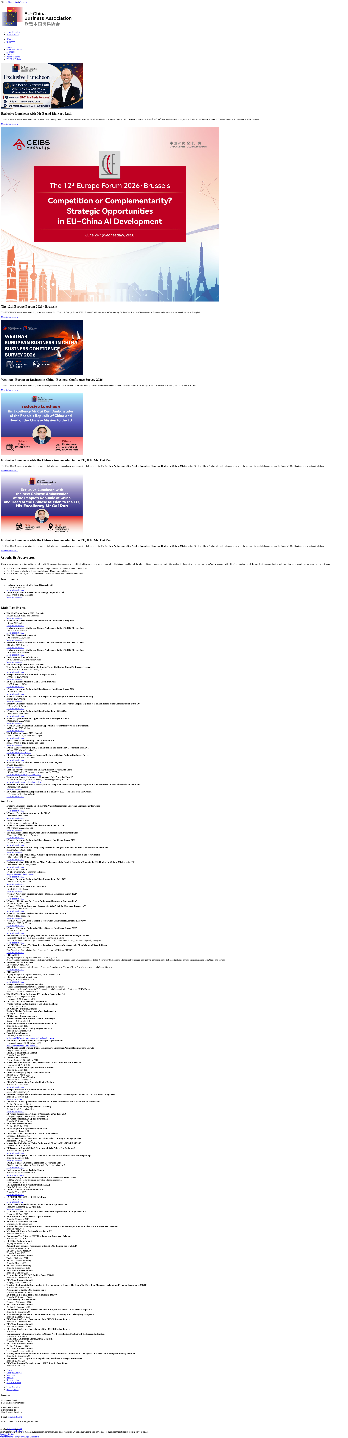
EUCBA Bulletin (14, 59)
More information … (15, 1111)
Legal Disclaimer (14, 32)
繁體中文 (11, 42)
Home (9, 47)
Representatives (13, 57)
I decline (10, 1434)
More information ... (9, 124)
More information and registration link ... (24, 774)
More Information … (15, 1175)
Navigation (13, 2)
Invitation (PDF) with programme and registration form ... (31, 1038)
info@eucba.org (15, 1417)
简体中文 (11, 39)
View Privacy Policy (9, 1437)
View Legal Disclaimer (29, 1437)
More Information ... (15, 1099)
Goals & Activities (14, 49)
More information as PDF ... (19, 752)
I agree (3, 1434)
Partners (10, 54)
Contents (23, 2)
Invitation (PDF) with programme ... (22, 1045)
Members (11, 52)
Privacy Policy (13, 34)
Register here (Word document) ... (21, 874)
